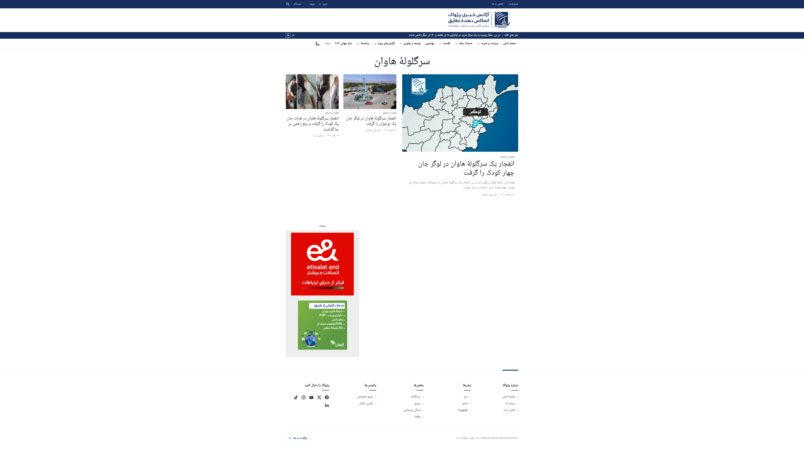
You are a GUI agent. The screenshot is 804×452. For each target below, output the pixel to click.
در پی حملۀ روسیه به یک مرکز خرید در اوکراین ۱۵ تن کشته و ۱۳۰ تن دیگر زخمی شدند (454, 35)
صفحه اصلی (509, 43)
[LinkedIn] (327, 405)
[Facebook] (327, 397)
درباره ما (513, 4)
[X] (319, 397)
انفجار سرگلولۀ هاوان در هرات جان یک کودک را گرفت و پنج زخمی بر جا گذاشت (313, 124)
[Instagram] (303, 397)
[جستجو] (288, 4)
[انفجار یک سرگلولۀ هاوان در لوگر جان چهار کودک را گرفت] (460, 113)
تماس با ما (497, 4)
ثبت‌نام (297, 4)
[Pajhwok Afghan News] (479, 20)
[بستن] (293, 35)
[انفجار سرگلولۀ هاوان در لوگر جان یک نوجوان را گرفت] (369, 91)
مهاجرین (429, 43)
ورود (311, 4)
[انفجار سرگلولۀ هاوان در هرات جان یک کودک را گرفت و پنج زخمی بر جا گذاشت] (312, 91)
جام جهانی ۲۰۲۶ (343, 43)
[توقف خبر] (288, 35)
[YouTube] (311, 397)
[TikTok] (296, 397)
